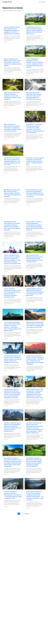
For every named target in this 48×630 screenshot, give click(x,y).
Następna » (27, 513)
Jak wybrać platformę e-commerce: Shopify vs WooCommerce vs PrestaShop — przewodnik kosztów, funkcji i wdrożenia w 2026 (13, 495)
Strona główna (42, 1)
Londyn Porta (7, 2)
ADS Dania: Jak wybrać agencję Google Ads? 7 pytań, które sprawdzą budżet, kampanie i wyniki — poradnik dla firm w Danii (35, 161)
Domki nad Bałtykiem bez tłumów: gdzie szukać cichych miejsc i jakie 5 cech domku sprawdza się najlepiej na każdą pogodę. (13, 62)
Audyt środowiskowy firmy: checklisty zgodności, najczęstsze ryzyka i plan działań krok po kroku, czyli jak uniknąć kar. (12, 96)
